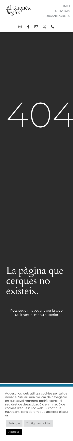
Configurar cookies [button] (38, 423)
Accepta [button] (14, 431)
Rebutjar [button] (14, 423)
